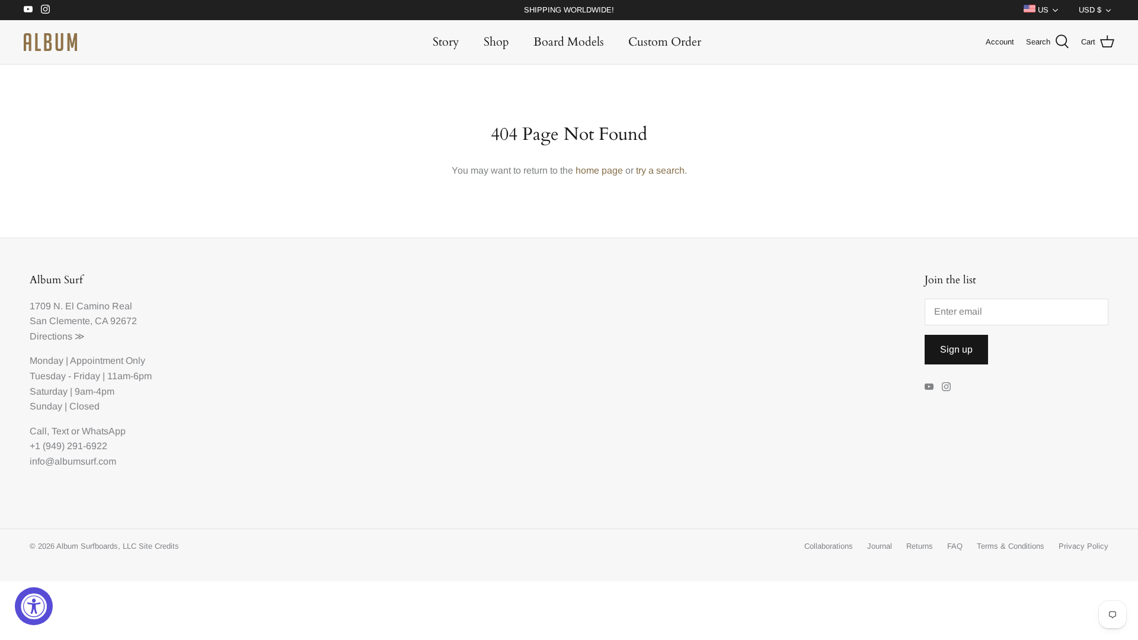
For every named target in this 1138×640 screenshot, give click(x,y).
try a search (660, 170)
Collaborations (828, 546)
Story (446, 42)
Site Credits (159, 546)
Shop (496, 42)
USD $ (1090, 9)
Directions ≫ (57, 336)
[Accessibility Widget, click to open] (34, 606)
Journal (879, 546)
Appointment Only (107, 361)
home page (599, 170)
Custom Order (664, 42)
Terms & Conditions (1010, 546)
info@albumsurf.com (73, 461)
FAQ (955, 546)
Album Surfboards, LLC (96, 546)
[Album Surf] (50, 42)
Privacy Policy (1083, 546)
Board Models (568, 42)
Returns (919, 546)
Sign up (956, 349)
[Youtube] (28, 9)
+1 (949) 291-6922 (68, 446)
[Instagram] (45, 9)
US (1042, 9)
